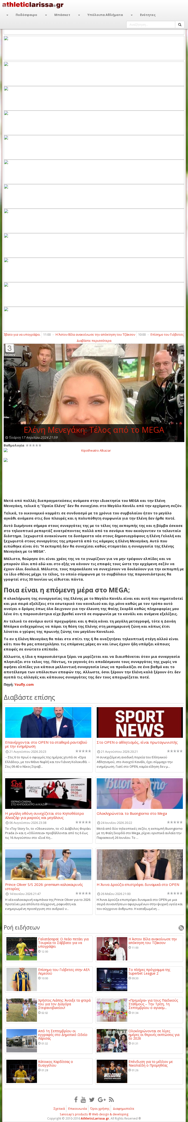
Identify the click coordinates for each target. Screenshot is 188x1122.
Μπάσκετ (62, 15)
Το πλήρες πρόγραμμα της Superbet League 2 (149, 971)
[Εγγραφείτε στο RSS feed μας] (111, 1099)
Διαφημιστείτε (123, 1108)
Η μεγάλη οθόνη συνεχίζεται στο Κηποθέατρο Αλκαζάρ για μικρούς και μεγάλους (44, 815)
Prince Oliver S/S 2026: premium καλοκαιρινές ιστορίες (44, 886)
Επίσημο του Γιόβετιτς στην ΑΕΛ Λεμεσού (64, 971)
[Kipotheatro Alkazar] (94, 450)
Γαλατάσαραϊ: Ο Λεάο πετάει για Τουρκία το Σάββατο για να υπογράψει (63, 942)
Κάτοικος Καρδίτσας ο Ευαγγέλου (55, 1063)
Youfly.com (24, 684)
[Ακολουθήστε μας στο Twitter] (92, 1099)
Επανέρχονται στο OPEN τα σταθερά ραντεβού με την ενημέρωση (46, 744)
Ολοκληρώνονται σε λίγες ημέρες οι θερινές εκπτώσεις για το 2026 (154, 1034)
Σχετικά (59, 1108)
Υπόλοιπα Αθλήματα (105, 15)
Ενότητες (148, 15)
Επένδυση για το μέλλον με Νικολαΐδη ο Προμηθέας (151, 1063)
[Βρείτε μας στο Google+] (102, 1099)
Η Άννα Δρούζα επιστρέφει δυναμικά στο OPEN (138, 884)
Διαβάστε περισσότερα (94, 340)
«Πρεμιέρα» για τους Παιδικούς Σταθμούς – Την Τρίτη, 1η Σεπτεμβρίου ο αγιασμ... (153, 1004)
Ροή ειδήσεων (22, 927)
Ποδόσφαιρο (26, 15)
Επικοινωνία (77, 1108)
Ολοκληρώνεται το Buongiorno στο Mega (132, 813)
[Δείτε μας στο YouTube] (83, 1099)
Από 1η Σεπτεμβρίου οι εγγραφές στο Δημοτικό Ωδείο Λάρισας (62, 1034)
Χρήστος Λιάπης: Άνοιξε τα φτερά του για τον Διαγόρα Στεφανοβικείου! (64, 1004)
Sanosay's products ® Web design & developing (94, 1114)
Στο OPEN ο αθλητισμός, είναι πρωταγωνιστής (137, 742)
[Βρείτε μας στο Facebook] (76, 1099)
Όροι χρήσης (99, 1108)
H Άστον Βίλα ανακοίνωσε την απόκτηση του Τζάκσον (80, 334)
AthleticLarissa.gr (95, 1118)
